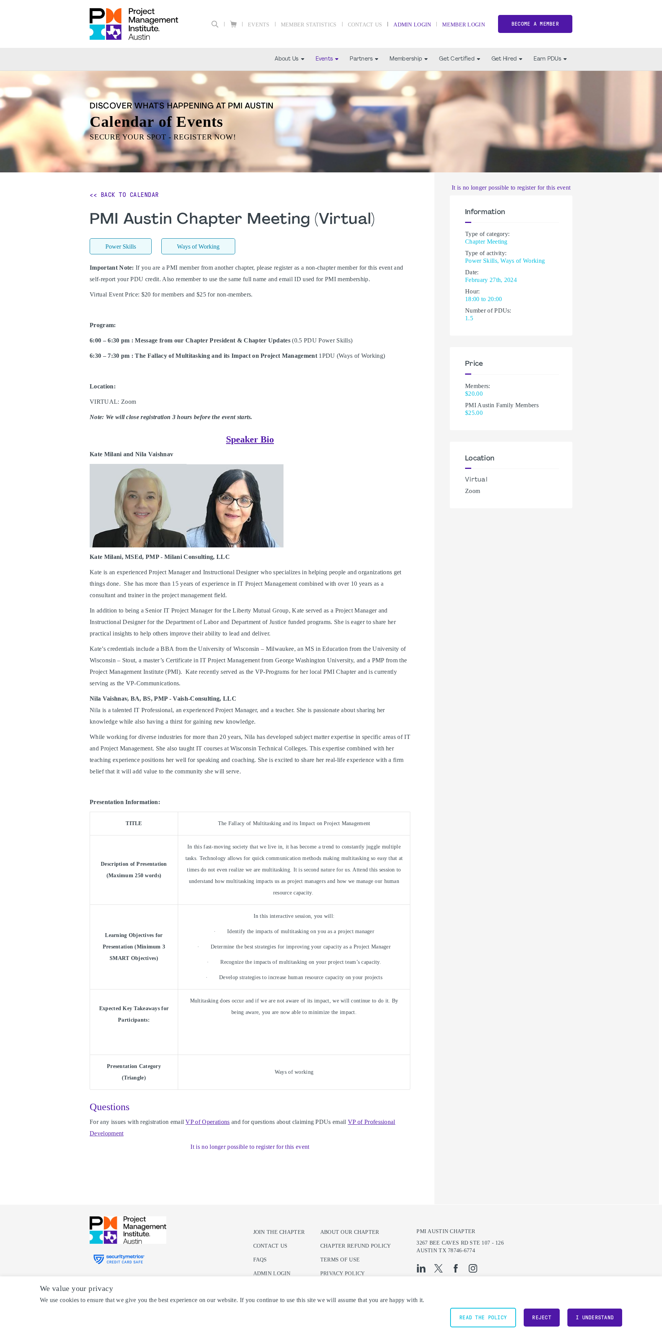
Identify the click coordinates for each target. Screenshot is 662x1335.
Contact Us (365, 25)
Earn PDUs (547, 59)
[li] (421, 1268)
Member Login (463, 25)
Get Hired (504, 59)
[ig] (473, 1268)
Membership (406, 59)
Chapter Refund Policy (355, 1246)
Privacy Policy (342, 1273)
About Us (286, 59)
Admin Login (412, 25)
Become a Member (535, 24)
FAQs (260, 1260)
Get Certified (457, 59)
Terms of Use (340, 1260)
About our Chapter (349, 1232)
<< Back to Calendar (124, 195)
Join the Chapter (279, 1232)
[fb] (455, 1268)
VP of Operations (207, 1122)
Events (259, 25)
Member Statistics (309, 25)
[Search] (215, 24)
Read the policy (483, 1317)
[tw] (438, 1268)
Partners (361, 59)
